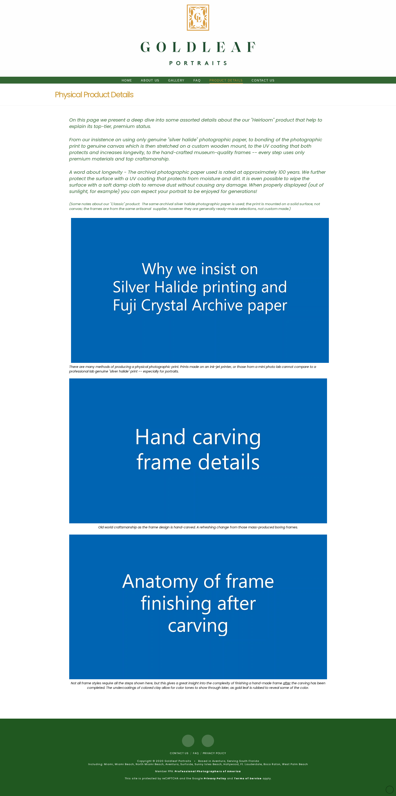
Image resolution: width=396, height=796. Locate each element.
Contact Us (179, 753)
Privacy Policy (214, 753)
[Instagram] (208, 741)
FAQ (196, 753)
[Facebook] (188, 741)
